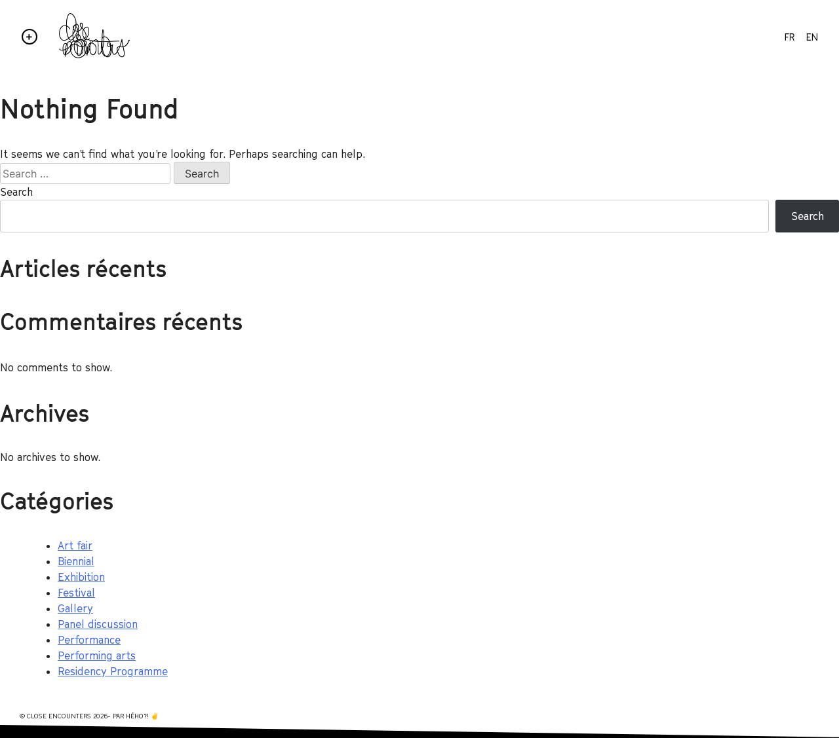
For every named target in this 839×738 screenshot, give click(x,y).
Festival (76, 592)
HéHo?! (137, 716)
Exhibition (81, 576)
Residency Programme (113, 671)
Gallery (75, 608)
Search (16, 191)
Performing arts (97, 655)
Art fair (75, 545)
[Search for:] (87, 173)
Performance (89, 639)
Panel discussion (98, 624)
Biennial (76, 561)
